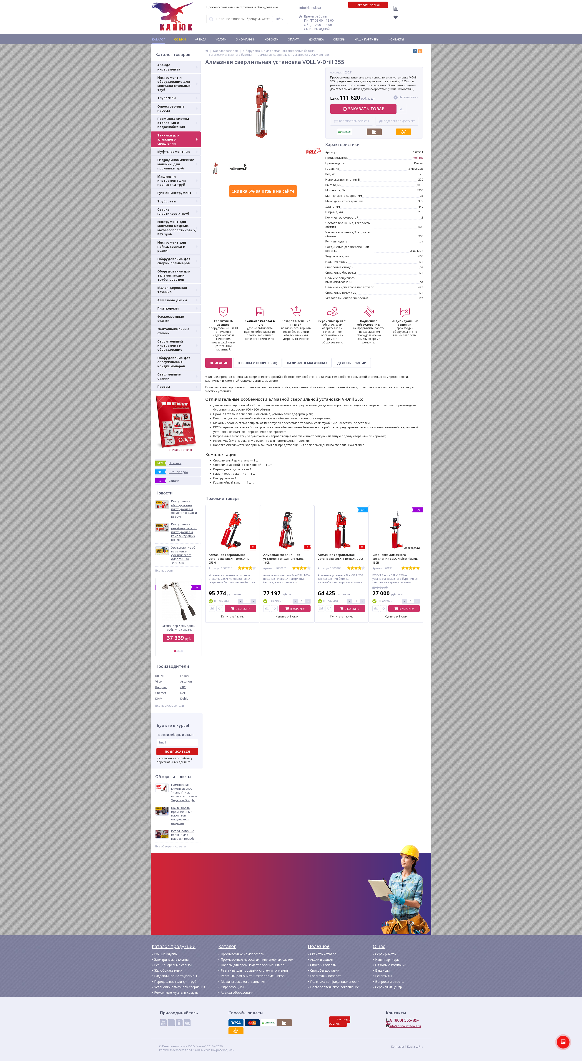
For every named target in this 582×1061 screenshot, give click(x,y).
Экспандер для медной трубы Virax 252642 (178, 627)
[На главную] (172, 16)
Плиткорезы (168, 308)
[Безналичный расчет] (403, 131)
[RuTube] (171, 1022)
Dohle (184, 698)
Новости (271, 39)
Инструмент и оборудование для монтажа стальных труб (174, 83)
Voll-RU (418, 158)
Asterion (186, 681)
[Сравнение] (397, 11)
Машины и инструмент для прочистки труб (171, 180)
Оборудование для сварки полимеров (173, 261)
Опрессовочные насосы (171, 108)
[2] (178, 651)
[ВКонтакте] (415, 51)
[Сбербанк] (344, 131)
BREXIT (160, 676)
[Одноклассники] (420, 51)
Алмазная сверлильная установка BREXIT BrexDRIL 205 (341, 557)
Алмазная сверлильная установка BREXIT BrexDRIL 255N (229, 559)
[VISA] (235, 1022)
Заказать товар (366, 108)
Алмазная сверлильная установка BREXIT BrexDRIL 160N (283, 559)
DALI (183, 693)
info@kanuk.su (310, 7)
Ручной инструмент (174, 193)
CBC (183, 687)
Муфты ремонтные (173, 151)
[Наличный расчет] (374, 131)
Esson (184, 676)
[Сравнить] (212, 608)
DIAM (158, 698)
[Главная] (206, 51)
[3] (182, 651)
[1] (175, 651)
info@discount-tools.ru (405, 1026)
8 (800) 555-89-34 (402, 1021)
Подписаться (177, 751)
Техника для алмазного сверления (168, 139)
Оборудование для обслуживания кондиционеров (173, 362)
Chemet (160, 693)
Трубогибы (166, 98)
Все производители (169, 706)
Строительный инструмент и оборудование (170, 345)
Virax (158, 681)
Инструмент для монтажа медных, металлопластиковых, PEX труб (176, 227)
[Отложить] (219, 608)
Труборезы (166, 201)
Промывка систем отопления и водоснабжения (173, 122)
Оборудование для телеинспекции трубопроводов (173, 275)
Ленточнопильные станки (173, 331)
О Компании (245, 39)
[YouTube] (163, 1022)
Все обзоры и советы (170, 846)
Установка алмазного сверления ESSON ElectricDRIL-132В (395, 559)
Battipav (161, 687)
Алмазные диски (172, 300)
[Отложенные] (398, 18)
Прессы (163, 386)
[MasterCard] (252, 1022)
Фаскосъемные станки (170, 318)
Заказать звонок (368, 5)
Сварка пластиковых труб (173, 211)
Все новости (164, 570)
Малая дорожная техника (172, 289)
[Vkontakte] (187, 1022)
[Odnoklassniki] (179, 1022)
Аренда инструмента (168, 67)
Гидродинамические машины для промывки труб (175, 164)
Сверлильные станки (169, 376)
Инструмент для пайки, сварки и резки (171, 246)
